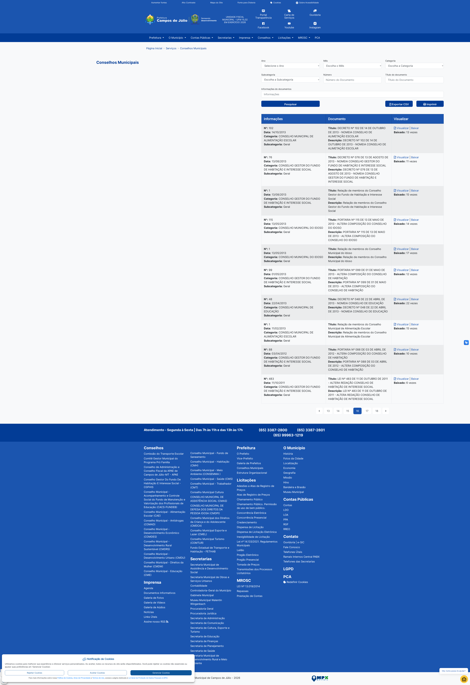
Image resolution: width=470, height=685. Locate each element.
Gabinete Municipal (202, 595)
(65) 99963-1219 (288, 435)
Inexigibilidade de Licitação (253, 536)
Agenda (148, 588)
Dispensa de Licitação (250, 527)
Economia (289, 468)
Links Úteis (150, 616)
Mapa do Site (216, 2)
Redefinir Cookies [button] (297, 582)
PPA (285, 519)
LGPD (288, 569)
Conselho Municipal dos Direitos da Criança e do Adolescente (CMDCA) (209, 521)
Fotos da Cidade (293, 458)
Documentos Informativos (159, 592)
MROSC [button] (303, 37)
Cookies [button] (277, 2)
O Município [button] (176, 37)
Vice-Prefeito (245, 458)
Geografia (289, 472)
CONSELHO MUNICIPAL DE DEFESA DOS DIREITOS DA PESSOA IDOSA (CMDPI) (207, 509)
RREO (286, 529)
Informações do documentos (276, 89)
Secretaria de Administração (207, 618)
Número (327, 74)
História (288, 453)
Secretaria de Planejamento (207, 645)
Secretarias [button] (225, 37)
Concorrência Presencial (251, 517)
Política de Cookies (65, 678)
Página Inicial (154, 48)
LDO (286, 509)
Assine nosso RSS (155, 621)
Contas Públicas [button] (201, 37)
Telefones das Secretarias (299, 561)
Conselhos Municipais (250, 468)
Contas (287, 505)
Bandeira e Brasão (294, 487)
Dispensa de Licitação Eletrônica (257, 531)
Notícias (149, 612)
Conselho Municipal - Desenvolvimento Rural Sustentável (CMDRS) (158, 545)
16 (357, 410)
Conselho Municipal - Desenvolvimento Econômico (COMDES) (161, 533)
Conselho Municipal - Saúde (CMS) (211, 478)
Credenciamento (247, 522)
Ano (263, 60)
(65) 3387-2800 (273, 430)
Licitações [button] (284, 37)
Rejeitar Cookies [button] (34, 673)
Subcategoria (268, 74)
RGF (285, 524)
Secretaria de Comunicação (207, 623)
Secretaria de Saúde (202, 650)
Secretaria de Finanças (204, 641)
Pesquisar (290, 104)
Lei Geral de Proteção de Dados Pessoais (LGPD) (148, 678)
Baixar (415, 128)
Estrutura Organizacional (252, 472)
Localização (290, 463)
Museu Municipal (293, 491)
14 (338, 410)
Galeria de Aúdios (154, 607)
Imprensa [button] (245, 37)
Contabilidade (198, 585)
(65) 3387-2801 (311, 430)
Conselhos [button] (264, 37)
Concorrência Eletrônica (251, 512)
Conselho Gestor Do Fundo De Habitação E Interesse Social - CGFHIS (162, 483)
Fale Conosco (291, 547)
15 (347, 410)
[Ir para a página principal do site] (181, 19)
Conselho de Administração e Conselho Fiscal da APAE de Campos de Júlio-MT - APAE (161, 471)
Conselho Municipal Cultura (207, 492)
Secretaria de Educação (204, 636)
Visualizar (403, 128)
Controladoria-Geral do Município (210, 590)
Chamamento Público (250, 499)
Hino (286, 482)
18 (376, 410)
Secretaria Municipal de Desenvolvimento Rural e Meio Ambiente (208, 659)
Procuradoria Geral (201, 608)
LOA (285, 514)
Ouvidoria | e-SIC (293, 542)
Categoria (390, 60)
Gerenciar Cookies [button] (161, 673)
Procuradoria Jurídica (203, 613)
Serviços (171, 48)
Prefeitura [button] (155, 37)
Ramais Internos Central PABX (301, 556)
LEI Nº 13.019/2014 (248, 586)
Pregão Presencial (248, 559)
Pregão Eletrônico (248, 554)
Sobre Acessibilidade (309, 2)
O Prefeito (243, 453)
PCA (317, 37)
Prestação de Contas (249, 595)
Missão (287, 477)
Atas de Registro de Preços (253, 494)
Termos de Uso (98, 678)
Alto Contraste (188, 2)
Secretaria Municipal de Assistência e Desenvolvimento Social (209, 568)
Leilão (240, 550)
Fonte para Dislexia (246, 2)
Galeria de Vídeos (154, 602)
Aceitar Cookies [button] (97, 673)
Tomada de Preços (248, 564)
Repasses (242, 591)
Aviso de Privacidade (82, 678)
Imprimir (431, 104)
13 (328, 410)
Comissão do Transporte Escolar (164, 453)
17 (367, 410)
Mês (325, 60)
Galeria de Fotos (154, 597)
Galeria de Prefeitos (249, 463)
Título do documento (396, 74)
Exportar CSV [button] (400, 104)
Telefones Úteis (292, 551)
